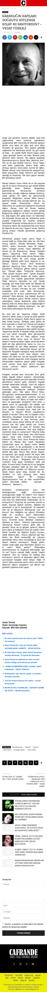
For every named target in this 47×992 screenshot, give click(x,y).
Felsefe (18, 975)
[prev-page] (3, 871)
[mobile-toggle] (4, 3)
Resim (38, 975)
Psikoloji (29, 975)
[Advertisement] (23, 111)
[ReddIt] (31, 37)
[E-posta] (36, 37)
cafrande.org (7, 32)
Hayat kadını (7, 750)
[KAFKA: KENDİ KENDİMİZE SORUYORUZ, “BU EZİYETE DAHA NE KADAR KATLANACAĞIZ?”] (8, 828)
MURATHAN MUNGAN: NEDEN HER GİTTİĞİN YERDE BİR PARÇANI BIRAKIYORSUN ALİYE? (29, 863)
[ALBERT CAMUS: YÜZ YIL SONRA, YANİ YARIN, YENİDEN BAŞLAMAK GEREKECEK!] (8, 852)
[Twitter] (10, 37)
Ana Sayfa (5, 8)
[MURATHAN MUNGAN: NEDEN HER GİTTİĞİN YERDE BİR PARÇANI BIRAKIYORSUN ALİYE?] (8, 863)
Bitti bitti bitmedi (17, 747)
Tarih (15, 980)
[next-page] (7, 871)
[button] (44, 3)
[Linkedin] (25, 37)
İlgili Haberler (14, 794)
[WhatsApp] (20, 37)
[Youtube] (33, 964)
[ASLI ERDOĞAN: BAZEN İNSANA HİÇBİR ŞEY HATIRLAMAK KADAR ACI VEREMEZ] (8, 818)
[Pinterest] (15, 37)
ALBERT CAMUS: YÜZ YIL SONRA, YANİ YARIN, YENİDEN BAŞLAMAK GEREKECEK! (29, 852)
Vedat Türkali (31, 750)
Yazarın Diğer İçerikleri (29, 794)
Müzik (31, 980)
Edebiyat (13, 8)
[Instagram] (20, 964)
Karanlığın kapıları (19, 750)
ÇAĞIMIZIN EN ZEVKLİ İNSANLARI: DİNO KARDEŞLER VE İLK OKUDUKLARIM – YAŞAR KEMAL (35, 781)
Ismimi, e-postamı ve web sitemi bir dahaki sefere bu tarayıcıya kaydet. (22, 925)
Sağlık (23, 980)
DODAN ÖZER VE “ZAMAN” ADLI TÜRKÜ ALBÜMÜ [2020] (12, 778)
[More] (41, 37)
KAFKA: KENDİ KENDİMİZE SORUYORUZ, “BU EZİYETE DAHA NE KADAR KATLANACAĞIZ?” (29, 828)
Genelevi (35, 747)
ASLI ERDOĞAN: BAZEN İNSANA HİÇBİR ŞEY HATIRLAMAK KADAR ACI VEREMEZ (29, 817)
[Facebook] (4, 37)
